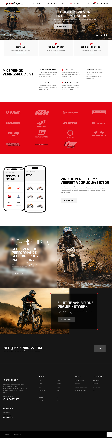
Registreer (96, 383)
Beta (40, 387)
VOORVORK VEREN (56, 47)
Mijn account (97, 380)
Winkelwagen (96, 387)
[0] (94, 4)
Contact (77, 383)
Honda (40, 383)
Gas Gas (59, 387)
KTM (40, 380)
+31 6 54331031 (11, 399)
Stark (58, 380)
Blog (94, 390)
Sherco (59, 394)
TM (57, 397)
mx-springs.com (10, 380)
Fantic (58, 390)
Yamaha (41, 394)
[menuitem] (75, 3)
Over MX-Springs (79, 380)
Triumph (41, 400)
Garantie (77, 394)
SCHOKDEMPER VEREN (91, 47)
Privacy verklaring (80, 390)
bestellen (21, 47)
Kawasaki (41, 397)
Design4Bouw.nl (9, 434)
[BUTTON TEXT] (100, 348)
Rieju (58, 400)
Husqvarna (42, 390)
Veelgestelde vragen (81, 387)
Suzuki (59, 383)
